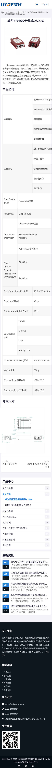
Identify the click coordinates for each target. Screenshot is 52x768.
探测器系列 (8, 511)
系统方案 (7, 545)
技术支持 (7, 679)
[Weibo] (19, 766)
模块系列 (7, 522)
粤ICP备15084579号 (30, 762)
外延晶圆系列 (9, 539)
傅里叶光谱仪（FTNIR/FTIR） (16, 528)
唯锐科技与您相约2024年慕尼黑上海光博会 (30, 606)
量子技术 (21, 12)
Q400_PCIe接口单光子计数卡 (18, 505)
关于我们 (7, 690)
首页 (2, 12)
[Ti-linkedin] (26, 766)
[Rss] (33, 766)
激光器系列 (8, 488)
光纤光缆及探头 (10, 516)
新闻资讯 (7, 683)
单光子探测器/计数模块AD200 (38, 12)
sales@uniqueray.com (14, 704)
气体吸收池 (8, 534)
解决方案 (7, 675)
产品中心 (11, 12)
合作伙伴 (7, 686)
